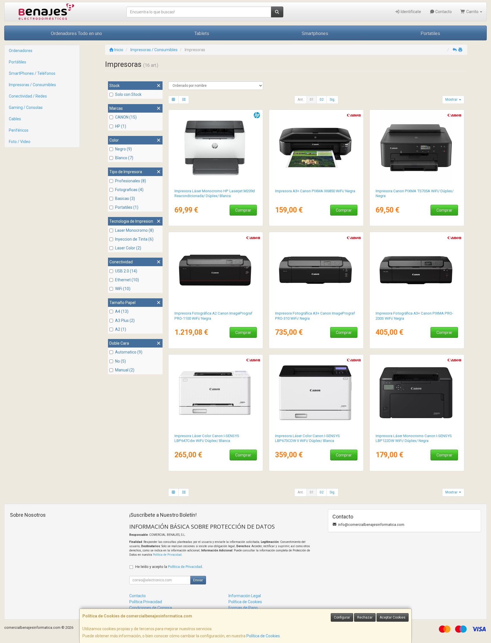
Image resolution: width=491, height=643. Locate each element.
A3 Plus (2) (125, 320)
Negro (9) (123, 149)
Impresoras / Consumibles (32, 84)
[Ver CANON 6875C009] (417, 270)
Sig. (332, 100)
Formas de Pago (243, 607)
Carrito (472, 11)
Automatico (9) (128, 352)
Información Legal (244, 596)
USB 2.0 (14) (126, 271)
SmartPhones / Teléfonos (32, 73)
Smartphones (315, 33)
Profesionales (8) (130, 181)
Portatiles (430, 33)
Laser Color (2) (128, 248)
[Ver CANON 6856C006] (216, 270)
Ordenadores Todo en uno (76, 33)
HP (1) (120, 126)
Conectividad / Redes (28, 96)
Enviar (198, 580)
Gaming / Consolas (26, 107)
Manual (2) (124, 370)
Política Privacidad (145, 601)
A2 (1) (120, 329)
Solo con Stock (128, 94)
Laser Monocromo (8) (134, 230)
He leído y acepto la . (169, 567)
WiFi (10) (122, 288)
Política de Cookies (263, 636)
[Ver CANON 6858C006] (316, 270)
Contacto (443, 11)
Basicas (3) (125, 198)
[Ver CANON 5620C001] (417, 392)
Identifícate (410, 11)
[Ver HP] (216, 147)
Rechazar (365, 617)
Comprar (243, 210)
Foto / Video (19, 141)
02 (322, 100)
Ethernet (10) (127, 280)
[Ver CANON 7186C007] (316, 392)
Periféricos (18, 130)
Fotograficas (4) (129, 189)
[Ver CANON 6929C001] (216, 392)
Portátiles (17, 62)
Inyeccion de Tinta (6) (134, 239)
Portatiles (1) (126, 207)
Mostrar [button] (451, 100)
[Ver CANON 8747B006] (316, 147)
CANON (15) (126, 117)
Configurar (342, 617)
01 (312, 100)
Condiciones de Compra (150, 607)
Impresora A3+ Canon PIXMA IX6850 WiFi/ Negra (315, 191)
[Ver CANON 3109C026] (417, 147)
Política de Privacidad (167, 554)
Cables (15, 119)
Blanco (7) (124, 158)
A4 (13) (121, 311)
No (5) (120, 361)
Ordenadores (20, 50)
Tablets (201, 33)
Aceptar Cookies (392, 617)
